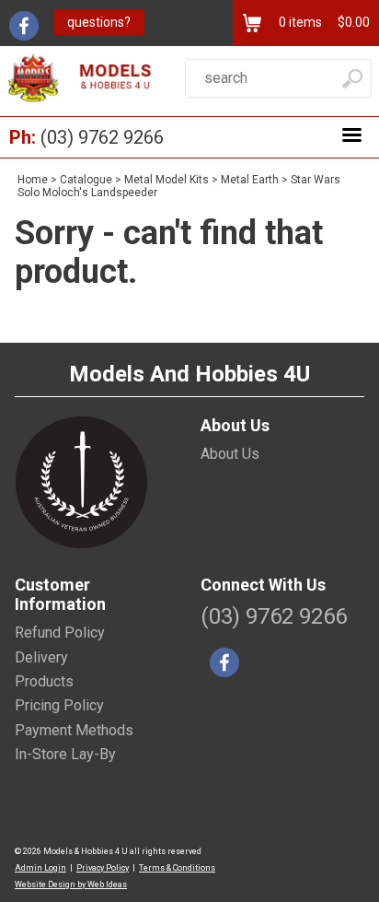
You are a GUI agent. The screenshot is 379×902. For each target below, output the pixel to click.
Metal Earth (250, 179)
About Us (230, 454)
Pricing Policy (59, 705)
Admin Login (40, 868)
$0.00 (352, 22)
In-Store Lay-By (65, 754)
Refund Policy (60, 632)
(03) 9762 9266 (102, 137)
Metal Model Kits (166, 179)
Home (32, 179)
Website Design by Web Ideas (71, 884)
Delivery (41, 657)
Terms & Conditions (177, 868)
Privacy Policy (102, 868)
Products (44, 681)
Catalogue (86, 179)
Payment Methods (74, 730)
